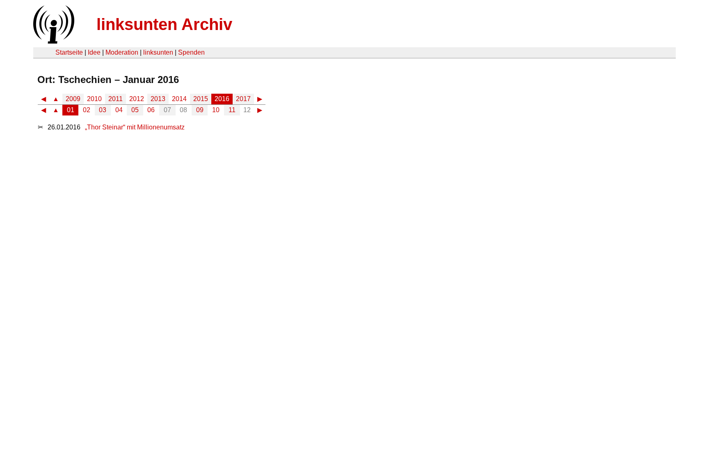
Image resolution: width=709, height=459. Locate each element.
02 (86, 109)
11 (232, 109)
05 (135, 109)
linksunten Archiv (164, 24)
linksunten (158, 52)
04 (119, 109)
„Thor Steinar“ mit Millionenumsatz (135, 127)
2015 (200, 98)
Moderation (121, 52)
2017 (243, 98)
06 (151, 109)
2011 (115, 98)
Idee (94, 52)
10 (216, 109)
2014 (179, 98)
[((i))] (53, 41)
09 (200, 109)
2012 (136, 98)
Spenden (191, 52)
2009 (73, 98)
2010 (94, 98)
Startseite (69, 52)
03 (102, 109)
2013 (158, 98)
